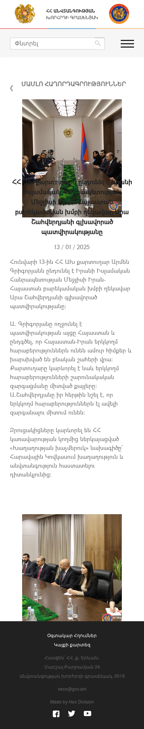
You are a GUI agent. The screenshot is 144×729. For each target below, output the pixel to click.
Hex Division (81, 701)
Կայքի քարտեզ (72, 644)
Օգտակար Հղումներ (72, 635)
